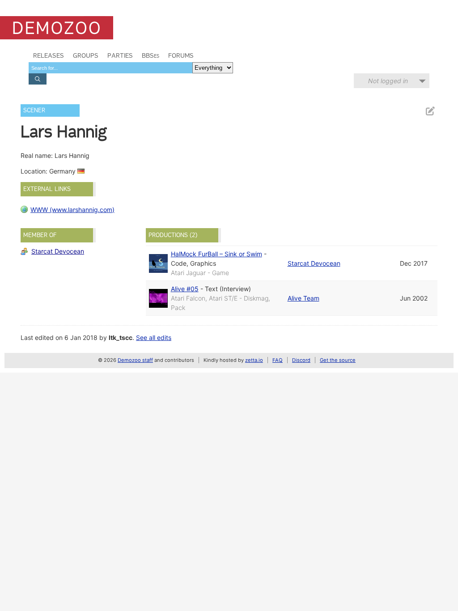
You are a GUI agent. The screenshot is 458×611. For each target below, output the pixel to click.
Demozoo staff (135, 360)
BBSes (150, 55)
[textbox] (110, 67)
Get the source (338, 360)
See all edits (153, 337)
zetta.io (254, 360)
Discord (301, 360)
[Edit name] (429, 111)
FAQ (277, 360)
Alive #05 (185, 289)
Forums (181, 55)
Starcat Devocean (57, 251)
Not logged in (388, 81)
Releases (48, 55)
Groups (85, 55)
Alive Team (303, 298)
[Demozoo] (56, 27)
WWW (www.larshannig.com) (72, 209)
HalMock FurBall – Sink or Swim (216, 254)
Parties (120, 55)
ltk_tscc (120, 337)
